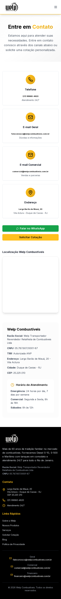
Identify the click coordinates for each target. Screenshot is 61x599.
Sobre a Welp (9, 520)
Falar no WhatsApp (32, 228)
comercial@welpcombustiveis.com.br (32, 568)
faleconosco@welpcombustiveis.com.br (32, 559)
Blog (4, 539)
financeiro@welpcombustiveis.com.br (32, 576)
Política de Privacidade (13, 544)
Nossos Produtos (10, 525)
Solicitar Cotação (30, 237)
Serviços (6, 530)
